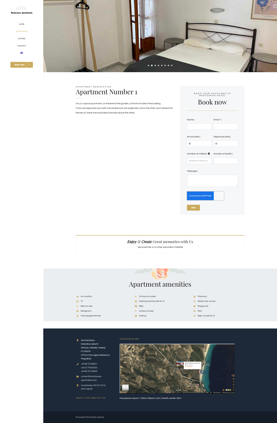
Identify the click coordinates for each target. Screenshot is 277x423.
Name (191, 119)
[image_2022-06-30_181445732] (177, 345)
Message (192, 171)
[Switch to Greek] (21, 53)
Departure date (222, 137)
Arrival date (193, 137)
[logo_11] (21, 5)
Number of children (197, 154)
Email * (218, 119)
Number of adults (223, 154)
